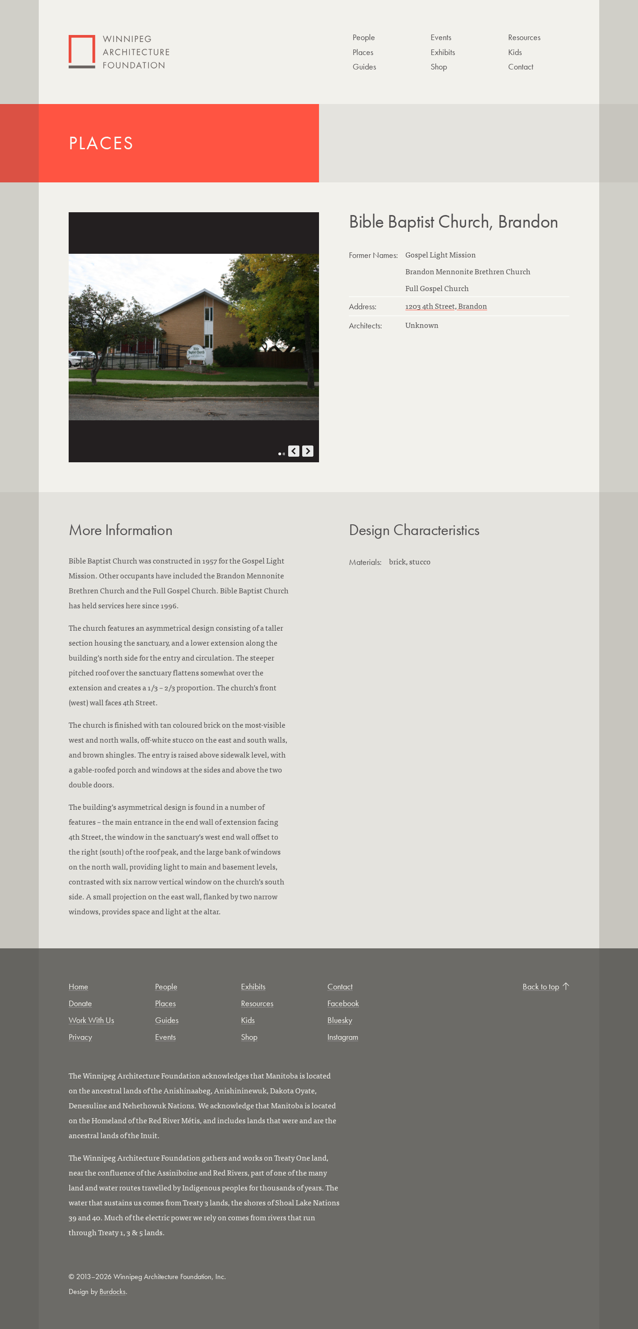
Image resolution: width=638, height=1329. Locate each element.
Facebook (343, 1003)
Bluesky (339, 1020)
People (364, 37)
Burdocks (112, 1291)
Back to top (541, 986)
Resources (524, 37)
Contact (520, 66)
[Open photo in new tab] (194, 337)
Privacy (80, 1036)
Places (363, 52)
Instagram (342, 1036)
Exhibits (443, 52)
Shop (439, 66)
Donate (80, 1003)
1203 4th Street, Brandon (446, 305)
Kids (515, 52)
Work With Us (91, 1020)
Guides (364, 66)
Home (78, 986)
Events (441, 37)
